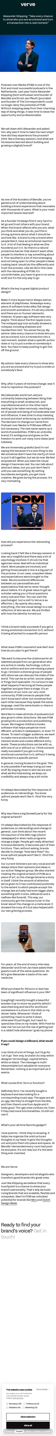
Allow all (28, 1425)
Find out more (18, 1398)
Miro (34, 1200)
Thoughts (19, 1431)
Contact (47, 1431)
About (28, 1431)
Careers (38, 1431)
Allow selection (28, 1416)
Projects (9, 1431)
